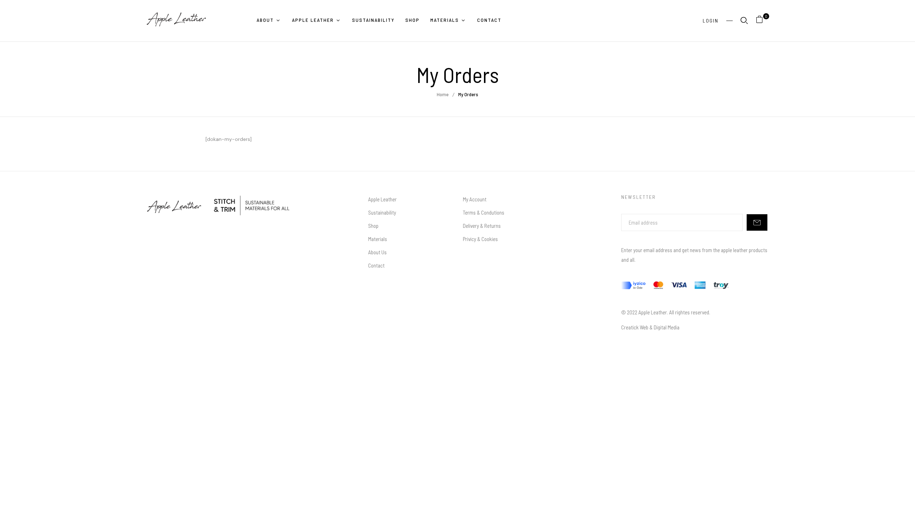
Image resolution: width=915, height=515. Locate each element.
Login (710, 21)
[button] (762, 20)
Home (443, 94)
